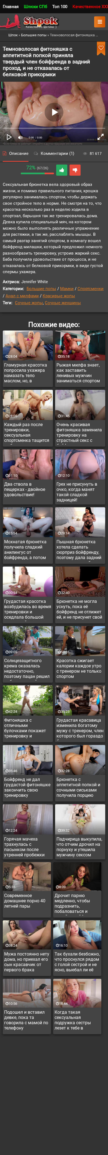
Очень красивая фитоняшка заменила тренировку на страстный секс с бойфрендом (79, 433)
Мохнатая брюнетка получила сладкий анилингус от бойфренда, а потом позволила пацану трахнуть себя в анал (26, 550)
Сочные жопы (29, 302)
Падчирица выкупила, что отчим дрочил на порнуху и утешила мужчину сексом (79, 846)
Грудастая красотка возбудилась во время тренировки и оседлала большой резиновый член (27, 610)
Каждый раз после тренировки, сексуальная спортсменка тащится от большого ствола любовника (26, 433)
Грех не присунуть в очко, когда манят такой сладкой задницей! (76, 492)
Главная (11, 6)
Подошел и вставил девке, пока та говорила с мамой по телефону (26, 1020)
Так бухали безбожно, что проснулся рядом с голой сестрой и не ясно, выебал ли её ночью (77, 962)
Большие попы (41, 288)
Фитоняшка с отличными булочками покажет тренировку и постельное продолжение (25, 729)
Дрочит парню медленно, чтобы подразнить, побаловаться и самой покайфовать (76, 904)
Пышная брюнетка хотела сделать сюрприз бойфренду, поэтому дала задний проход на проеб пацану (78, 550)
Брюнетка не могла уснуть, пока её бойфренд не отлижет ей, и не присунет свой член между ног (79, 610)
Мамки (67, 288)
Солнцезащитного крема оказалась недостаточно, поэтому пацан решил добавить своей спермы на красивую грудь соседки (27, 669)
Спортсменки (91, 288)
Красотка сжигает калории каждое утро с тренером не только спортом (78, 668)
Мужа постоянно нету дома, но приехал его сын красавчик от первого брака (26, 961)
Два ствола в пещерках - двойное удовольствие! (24, 489)
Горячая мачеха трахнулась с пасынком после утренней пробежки (24, 846)
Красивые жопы (59, 295)
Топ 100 (59, 6)
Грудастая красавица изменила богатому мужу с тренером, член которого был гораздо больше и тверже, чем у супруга (80, 729)
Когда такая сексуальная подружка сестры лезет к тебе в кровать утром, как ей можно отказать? (76, 1021)
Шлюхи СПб (35, 6)
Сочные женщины (63, 302)
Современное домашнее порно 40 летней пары (24, 901)
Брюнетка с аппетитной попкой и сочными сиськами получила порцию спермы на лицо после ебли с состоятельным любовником (79, 788)
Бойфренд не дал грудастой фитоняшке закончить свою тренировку (27, 787)
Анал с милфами (22, 295)
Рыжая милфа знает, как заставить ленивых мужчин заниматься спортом (78, 372)
